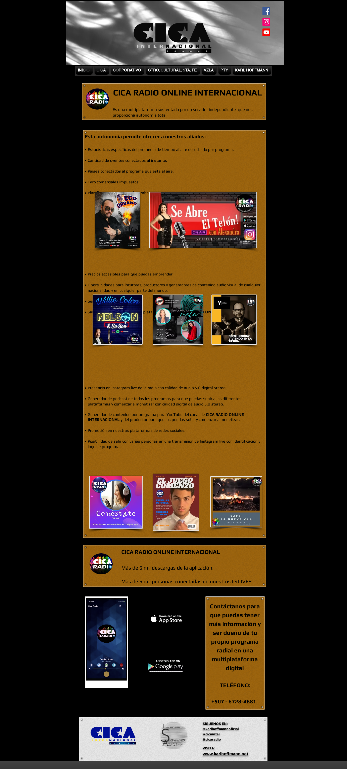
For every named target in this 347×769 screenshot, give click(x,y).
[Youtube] (266, 32)
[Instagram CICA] (266, 22)
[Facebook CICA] (266, 11)
